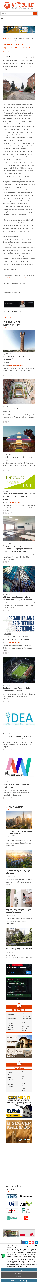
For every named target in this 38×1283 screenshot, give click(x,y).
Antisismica (11, 1014)
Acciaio (10, 1072)
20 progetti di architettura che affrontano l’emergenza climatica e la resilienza (17, 359)
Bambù (9, 1077)
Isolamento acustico (27, 1014)
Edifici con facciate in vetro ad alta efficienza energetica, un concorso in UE (18, 598)
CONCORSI (7, 317)
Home (4, 38)
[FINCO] (26, 1210)
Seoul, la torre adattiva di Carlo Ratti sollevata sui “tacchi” (19, 949)
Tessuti (23, 1088)
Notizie (9, 38)
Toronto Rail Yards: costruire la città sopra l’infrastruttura (19, 832)
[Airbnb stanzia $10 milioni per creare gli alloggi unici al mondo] (19, 439)
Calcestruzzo (11, 1079)
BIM (9, 1021)
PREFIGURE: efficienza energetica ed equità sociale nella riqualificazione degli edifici (19, 872)
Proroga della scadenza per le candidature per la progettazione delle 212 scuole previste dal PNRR (18, 548)
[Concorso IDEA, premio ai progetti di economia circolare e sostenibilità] (19, 718)
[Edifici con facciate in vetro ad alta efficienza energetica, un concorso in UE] (19, 579)
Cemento (10, 1084)
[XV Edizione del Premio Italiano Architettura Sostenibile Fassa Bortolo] (19, 623)
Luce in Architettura (26, 1018)
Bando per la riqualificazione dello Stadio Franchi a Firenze (16, 689)
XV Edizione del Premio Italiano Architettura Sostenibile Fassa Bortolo (18, 637)
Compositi (10, 1089)
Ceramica (10, 1086)
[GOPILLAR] (12, 1218)
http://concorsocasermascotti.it (16, 278)
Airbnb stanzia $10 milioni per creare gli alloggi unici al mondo (19, 458)
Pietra (23, 1076)
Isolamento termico (26, 1016)
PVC (23, 1081)
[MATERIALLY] (26, 1196)
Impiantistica (11, 1029)
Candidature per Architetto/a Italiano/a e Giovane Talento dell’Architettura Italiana (19, 496)
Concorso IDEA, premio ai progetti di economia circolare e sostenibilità (17, 737)
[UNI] (12, 1203)
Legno (23, 1074)
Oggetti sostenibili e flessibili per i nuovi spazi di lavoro (19, 785)
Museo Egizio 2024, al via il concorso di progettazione (18, 410)
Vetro (23, 1090)
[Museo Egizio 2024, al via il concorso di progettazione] (19, 391)
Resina (23, 1085)
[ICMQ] (12, 1210)
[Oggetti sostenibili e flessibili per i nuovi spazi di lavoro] (19, 766)
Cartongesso (11, 1081)
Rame (23, 1083)
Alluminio (10, 1074)
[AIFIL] (26, 1218)
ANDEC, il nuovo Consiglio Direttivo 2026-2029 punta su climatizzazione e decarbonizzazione (18, 911)
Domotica (10, 1023)
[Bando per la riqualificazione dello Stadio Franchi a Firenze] (19, 670)
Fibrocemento (25, 1071)
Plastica (24, 1078)
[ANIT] (26, 1203)
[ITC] (12, 1196)
